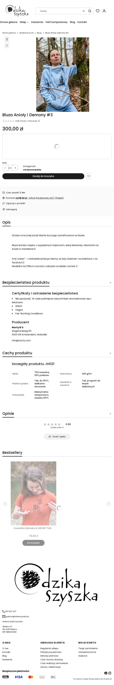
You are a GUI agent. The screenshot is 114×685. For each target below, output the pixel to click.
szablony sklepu (81, 679)
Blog (4, 655)
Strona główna (9, 33)
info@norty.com (21, 340)
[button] (89, 11)
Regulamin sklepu (49, 648)
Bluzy (39, 33)
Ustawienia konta (87, 652)
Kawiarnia (7, 659)
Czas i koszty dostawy (51, 659)
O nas (5, 648)
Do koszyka (33, 542)
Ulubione (82, 655)
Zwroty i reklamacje (50, 667)
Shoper (107, 679)
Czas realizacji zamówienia (54, 663)
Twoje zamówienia (88, 648)
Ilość (4, 162)
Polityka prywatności (50, 652)
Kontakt (6, 652)
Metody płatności (49, 655)
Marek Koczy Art (26, 33)
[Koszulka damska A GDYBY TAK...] (33, 493)
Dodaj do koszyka (43, 176)
